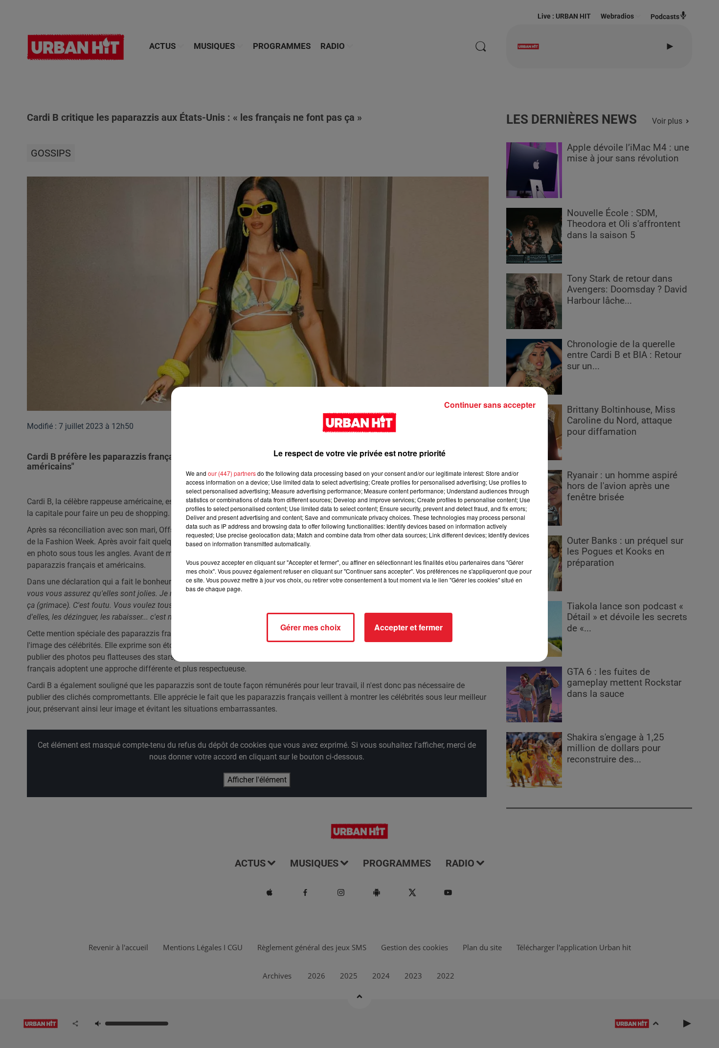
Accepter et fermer (408, 627)
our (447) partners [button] (232, 473)
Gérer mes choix (310, 627)
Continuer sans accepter (490, 404)
